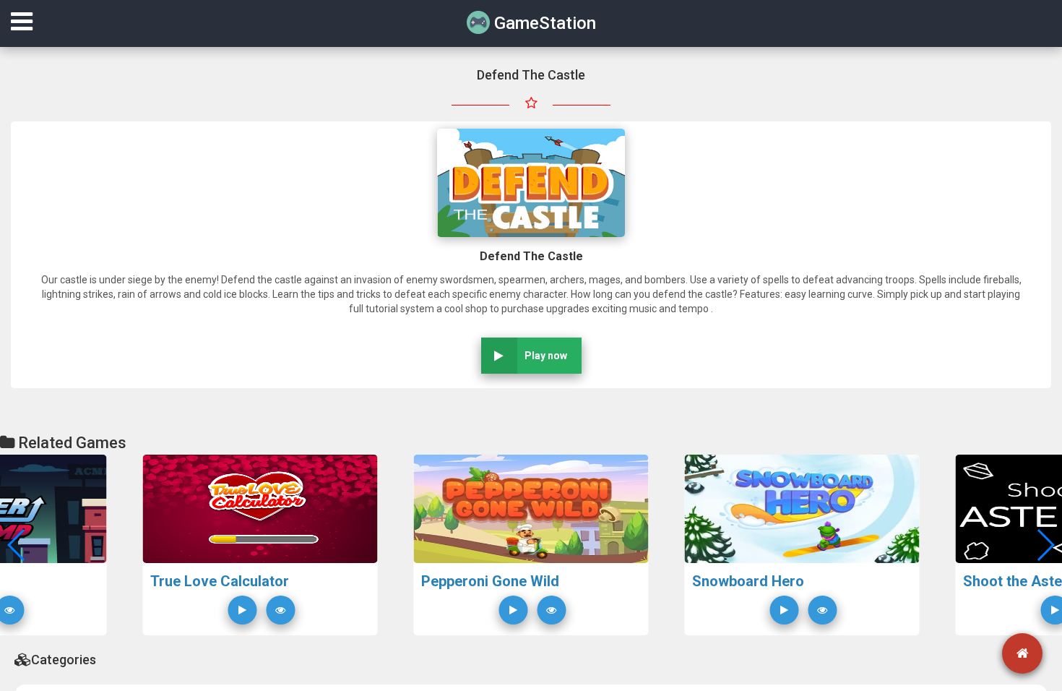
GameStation (543, 23)
